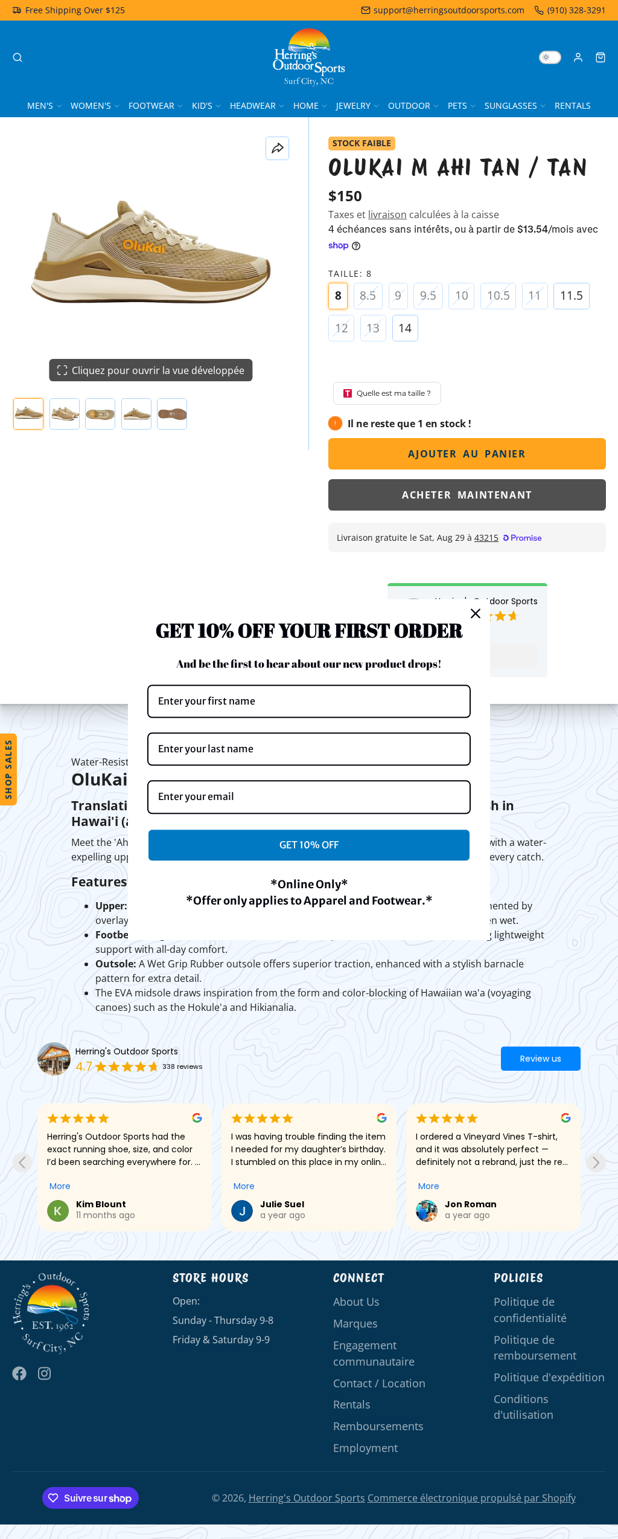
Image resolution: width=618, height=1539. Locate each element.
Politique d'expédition (549, 1377)
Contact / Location (379, 1383)
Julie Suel (282, 1204)
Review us (540, 1059)
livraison (387, 214)
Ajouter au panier (467, 453)
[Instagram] (45, 1373)
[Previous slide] (22, 1162)
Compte (578, 57)
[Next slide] (596, 1162)
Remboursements (378, 1426)
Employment (365, 1448)
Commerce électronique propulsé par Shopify (472, 1498)
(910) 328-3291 (576, 10)
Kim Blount (101, 1204)
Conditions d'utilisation (523, 1407)
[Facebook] (19, 1373)
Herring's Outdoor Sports (126, 1051)
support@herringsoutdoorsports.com (449, 10)
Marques (355, 1323)
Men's (40, 105)
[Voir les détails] (51, 1313)
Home (306, 105)
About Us (356, 1301)
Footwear (151, 105)
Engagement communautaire (374, 1353)
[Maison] (309, 57)
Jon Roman (471, 1204)
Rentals (573, 105)
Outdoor (409, 105)
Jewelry (353, 105)
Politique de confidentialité (530, 1309)
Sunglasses (511, 105)
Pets (457, 105)
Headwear (253, 105)
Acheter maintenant (467, 495)
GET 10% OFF (309, 845)
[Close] (475, 613)
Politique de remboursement (535, 1347)
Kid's (202, 105)
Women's (91, 105)
